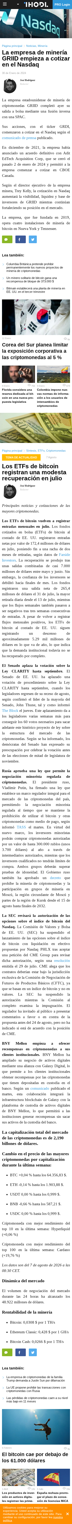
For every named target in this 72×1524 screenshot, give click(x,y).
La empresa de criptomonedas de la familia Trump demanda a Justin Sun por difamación (35, 1378)
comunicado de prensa (19, 138)
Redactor (24, 84)
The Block (10, 710)
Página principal (12, 45)
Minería (42, 45)
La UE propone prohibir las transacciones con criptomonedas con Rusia (36, 1389)
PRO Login (62, 4)
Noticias (31, 45)
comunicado (39, 1088)
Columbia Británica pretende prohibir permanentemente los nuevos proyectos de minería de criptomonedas (34, 267)
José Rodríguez (27, 80)
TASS (21, 827)
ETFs (41, 450)
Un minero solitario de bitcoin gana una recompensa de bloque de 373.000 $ (31, 279)
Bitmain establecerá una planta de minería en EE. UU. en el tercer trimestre (35, 290)
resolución (62, 960)
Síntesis (31, 450)
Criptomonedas (56, 450)
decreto (55, 878)
